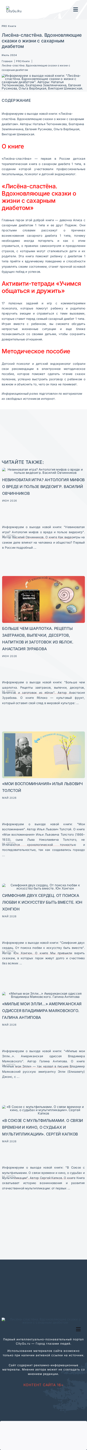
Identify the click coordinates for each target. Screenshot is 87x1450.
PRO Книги (9, 26)
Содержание (16, 100)
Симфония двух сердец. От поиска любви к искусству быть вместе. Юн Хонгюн (42, 902)
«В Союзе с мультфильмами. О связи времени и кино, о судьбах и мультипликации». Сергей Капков (42, 1127)
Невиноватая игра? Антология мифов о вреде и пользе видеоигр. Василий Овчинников (43, 486)
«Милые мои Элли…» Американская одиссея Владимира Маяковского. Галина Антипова (42, 1010)
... (34, 547)
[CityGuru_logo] (15, 8)
